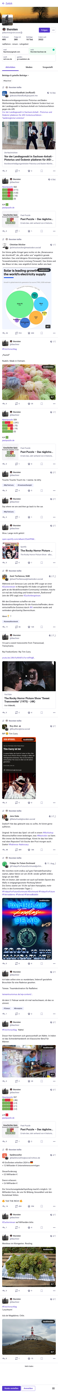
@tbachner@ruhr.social (11, 33)
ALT (48, 326)
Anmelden (28, 1388)
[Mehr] (54, 171)
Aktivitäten (10, 67)
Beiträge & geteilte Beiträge (14, 75)
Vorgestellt (48, 67)
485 (4, 39)
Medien (29, 67)
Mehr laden (29, 1366)
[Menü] (53, 1388)
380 (16, 39)
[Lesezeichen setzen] (41, 171)
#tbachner (7, 81)
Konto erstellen (11, 1388)
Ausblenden (44, 270)
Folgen (44, 30)
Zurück (9, 3)
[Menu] (53, 30)
